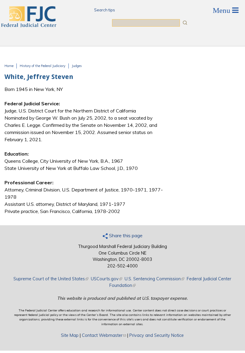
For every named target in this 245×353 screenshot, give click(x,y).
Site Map (70, 335)
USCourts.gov (106, 279)
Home (8, 66)
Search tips (104, 9)
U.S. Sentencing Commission (154, 279)
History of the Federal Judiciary (42, 66)
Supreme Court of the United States (50, 279)
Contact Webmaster (104, 335)
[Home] (28, 25)
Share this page (125, 235)
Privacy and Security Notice (156, 335)
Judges (77, 66)
